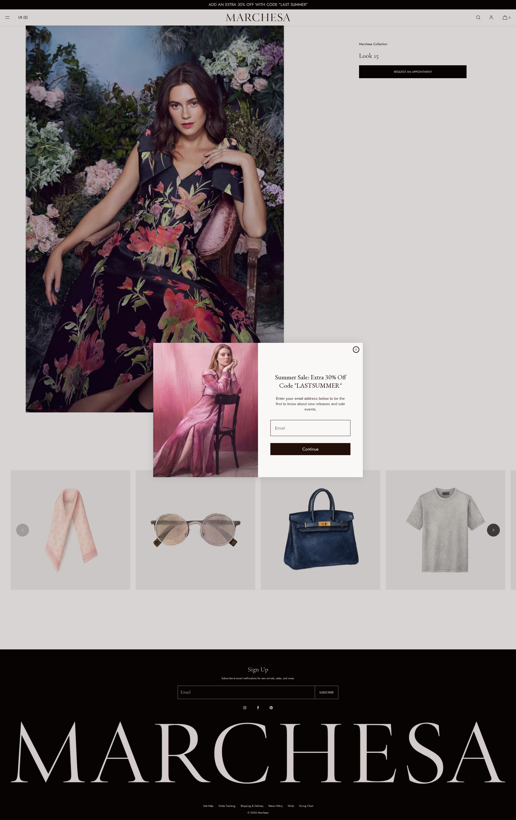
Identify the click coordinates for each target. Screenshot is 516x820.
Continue (310, 449)
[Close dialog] (356, 349)
